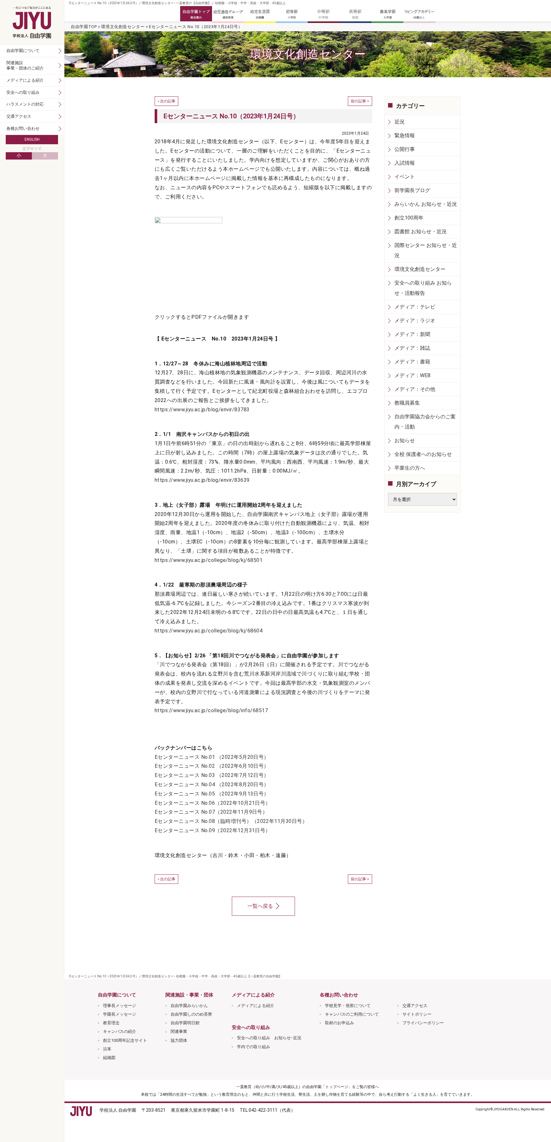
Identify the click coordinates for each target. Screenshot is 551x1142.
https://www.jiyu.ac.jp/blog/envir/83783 (202, 410)
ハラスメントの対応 (25, 104)
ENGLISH (32, 139)
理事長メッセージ (119, 1005)
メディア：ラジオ (414, 320)
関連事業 (179, 1031)
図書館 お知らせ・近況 (420, 231)
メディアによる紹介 (255, 1005)
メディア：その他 (414, 389)
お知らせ (404, 440)
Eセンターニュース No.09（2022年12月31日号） (213, 830)
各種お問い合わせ (23, 128)
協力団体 (179, 1040)
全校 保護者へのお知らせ (423, 454)
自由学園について (23, 50)
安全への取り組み (23, 92)
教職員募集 (407, 403)
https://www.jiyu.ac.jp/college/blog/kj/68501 (208, 560)
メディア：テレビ (414, 307)
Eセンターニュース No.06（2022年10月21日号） (213, 803)
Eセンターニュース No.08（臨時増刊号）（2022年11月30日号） (231, 821)
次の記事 (167, 101)
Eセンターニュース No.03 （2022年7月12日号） (212, 775)
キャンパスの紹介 (119, 1031)
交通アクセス (414, 1005)
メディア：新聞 (412, 334)
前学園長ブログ (412, 190)
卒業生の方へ (409, 468)
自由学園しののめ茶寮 (191, 1014)
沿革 (107, 1049)
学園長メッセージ (119, 1014)
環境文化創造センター (123, 26)
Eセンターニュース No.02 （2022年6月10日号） (212, 766)
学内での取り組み (253, 1046)
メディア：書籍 (412, 362)
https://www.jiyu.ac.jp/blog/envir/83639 (202, 480)
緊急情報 (404, 135)
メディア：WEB (412, 375)
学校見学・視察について (348, 1005)
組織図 (109, 1057)
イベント (404, 177)
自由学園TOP (84, 26)
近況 (399, 122)
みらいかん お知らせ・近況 (425, 204)
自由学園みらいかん (189, 1005)
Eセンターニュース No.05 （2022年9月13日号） (212, 794)
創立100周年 (408, 218)
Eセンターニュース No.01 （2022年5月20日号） (212, 757)
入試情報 (404, 163)
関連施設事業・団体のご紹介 (25, 65)
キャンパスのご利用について (352, 1014)
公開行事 (404, 149)
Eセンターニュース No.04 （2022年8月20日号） (212, 784)
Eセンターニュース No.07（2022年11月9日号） (211, 812)
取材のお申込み (339, 1022)
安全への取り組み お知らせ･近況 (269, 1037)
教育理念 (111, 1022)
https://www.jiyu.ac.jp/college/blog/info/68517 (211, 710)
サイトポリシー (416, 1014)
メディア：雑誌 (412, 348)
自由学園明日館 (185, 1022)
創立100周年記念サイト (125, 1040)
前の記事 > (360, 101)
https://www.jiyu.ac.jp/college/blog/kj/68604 (208, 631)
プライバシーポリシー (423, 1022)
